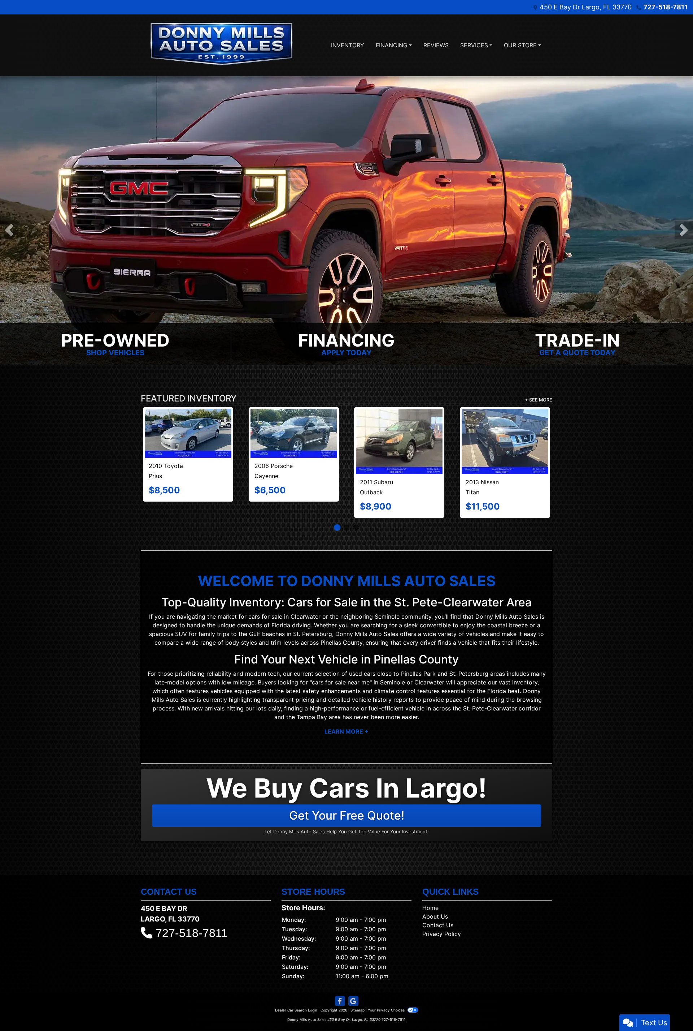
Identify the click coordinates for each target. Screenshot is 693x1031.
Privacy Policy (441, 913)
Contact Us (437, 904)
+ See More (538, 400)
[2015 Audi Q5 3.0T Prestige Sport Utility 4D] (504, 424)
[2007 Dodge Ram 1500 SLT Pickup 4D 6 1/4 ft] (188, 425)
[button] (9, 230)
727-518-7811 (666, 7)
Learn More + (346, 711)
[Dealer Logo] (222, 45)
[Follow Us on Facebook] (340, 981)
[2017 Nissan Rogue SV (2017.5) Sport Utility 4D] (399, 424)
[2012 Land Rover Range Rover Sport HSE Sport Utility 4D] (294, 431)
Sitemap (357, 990)
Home (430, 887)
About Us (435, 896)
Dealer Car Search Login (296, 990)
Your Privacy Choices (387, 990)
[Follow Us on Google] (353, 981)
